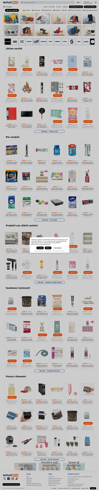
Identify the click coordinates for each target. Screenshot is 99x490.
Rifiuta (48, 248)
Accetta (40, 248)
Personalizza (57, 248)
